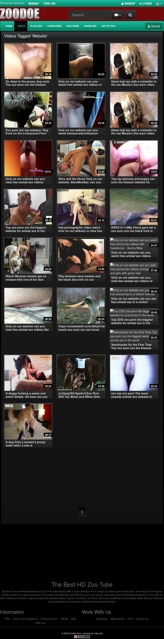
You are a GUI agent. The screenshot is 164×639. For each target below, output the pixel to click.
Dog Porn (73, 25)
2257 (73, 619)
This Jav (49, 3)
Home (9, 25)
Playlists (36, 25)
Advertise (101, 619)
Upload (155, 26)
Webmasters (117, 619)
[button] (159, 3)
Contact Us (142, 619)
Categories (54, 25)
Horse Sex (90, 25)
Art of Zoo (108, 25)
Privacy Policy (49, 619)
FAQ (7, 619)
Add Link (40, 623)
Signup (129, 3)
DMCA (64, 619)
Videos (21, 25)
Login (147, 3)
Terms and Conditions (25, 619)
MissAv (33, 3)
